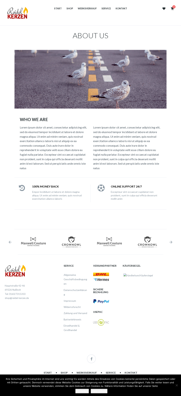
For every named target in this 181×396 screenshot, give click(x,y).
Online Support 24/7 (126, 186)
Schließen (82, 391)
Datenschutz (99, 391)
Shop (69, 8)
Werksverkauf (87, 8)
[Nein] (176, 385)
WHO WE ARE (34, 119)
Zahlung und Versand (75, 313)
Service (106, 8)
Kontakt (121, 8)
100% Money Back (45, 186)
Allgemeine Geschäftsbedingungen (75, 279)
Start (58, 8)
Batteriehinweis (72, 319)
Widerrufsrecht (72, 306)
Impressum (70, 300)
